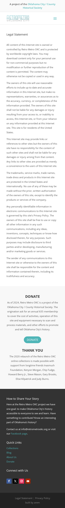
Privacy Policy (42, 498)
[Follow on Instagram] (21, 481)
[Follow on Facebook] (9, 481)
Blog (8, 452)
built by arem (32, 502)
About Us (11, 457)
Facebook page (19, 433)
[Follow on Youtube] (27, 481)
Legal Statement (23, 498)
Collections (12, 448)
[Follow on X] (15, 481)
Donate (32, 340)
